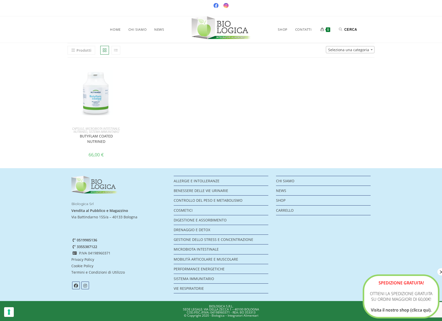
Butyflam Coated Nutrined (96, 139)
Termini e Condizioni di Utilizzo (98, 272)
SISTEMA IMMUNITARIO (104, 132)
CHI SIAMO (285, 180)
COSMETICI (183, 210)
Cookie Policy (82, 265)
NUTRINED (80, 132)
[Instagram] (85, 285)
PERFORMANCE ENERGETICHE (199, 268)
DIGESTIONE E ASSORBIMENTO (200, 220)
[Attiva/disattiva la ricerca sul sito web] (348, 29)
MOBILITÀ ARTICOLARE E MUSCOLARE (206, 259)
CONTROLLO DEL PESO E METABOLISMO (208, 200)
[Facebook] (76, 285)
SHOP (280, 200)
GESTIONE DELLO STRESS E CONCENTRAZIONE (213, 239)
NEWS (281, 190)
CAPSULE (78, 128)
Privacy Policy (82, 259)
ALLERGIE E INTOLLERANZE (196, 180)
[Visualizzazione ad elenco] (116, 50)
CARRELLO (285, 210)
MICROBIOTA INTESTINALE (102, 128)
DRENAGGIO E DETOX (192, 229)
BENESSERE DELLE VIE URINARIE (201, 190)
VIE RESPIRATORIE (189, 288)
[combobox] (350, 49)
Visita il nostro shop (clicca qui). (401, 310)
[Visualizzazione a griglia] (104, 50)
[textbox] (350, 50)
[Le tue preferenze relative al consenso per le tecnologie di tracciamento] (9, 312)
